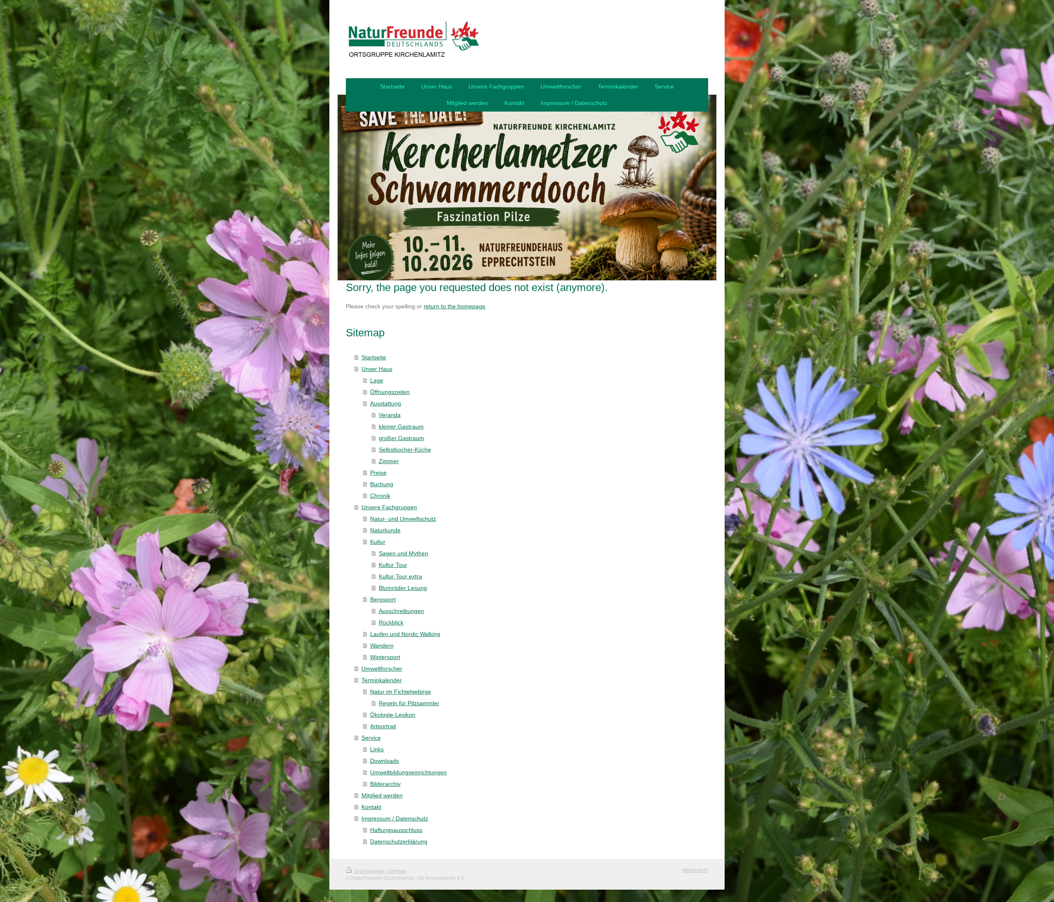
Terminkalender (381, 680)
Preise (378, 472)
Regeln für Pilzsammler (409, 703)
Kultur (377, 541)
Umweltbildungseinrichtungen (408, 772)
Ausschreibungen (401, 611)
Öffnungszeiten (390, 392)
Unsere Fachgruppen (389, 507)
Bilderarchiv (385, 784)
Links (377, 749)
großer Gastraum (401, 438)
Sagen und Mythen (403, 553)
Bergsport (383, 599)
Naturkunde (385, 530)
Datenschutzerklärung (398, 841)
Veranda (390, 415)
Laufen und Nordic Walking (405, 634)
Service (371, 737)
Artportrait (383, 726)
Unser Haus (376, 369)
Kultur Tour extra (400, 576)
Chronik (380, 495)
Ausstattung (385, 403)
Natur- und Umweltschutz (403, 518)
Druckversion (369, 871)
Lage (376, 380)
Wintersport (385, 657)
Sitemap (397, 871)
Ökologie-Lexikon (392, 714)
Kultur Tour (393, 565)
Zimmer (389, 461)
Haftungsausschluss (396, 830)
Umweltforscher (381, 668)
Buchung (381, 484)
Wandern (382, 645)
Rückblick (391, 622)
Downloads (384, 760)
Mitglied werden (382, 795)
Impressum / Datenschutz (394, 818)
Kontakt (371, 807)
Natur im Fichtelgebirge (400, 691)
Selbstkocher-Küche (405, 449)
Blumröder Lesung (403, 588)
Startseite (373, 357)
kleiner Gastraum (401, 426)
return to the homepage (454, 306)
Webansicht (695, 870)
